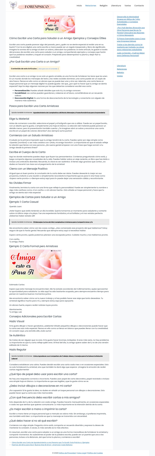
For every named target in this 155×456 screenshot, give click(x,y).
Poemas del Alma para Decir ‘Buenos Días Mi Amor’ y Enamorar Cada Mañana (42, 445)
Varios (128, 5)
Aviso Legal (81, 453)
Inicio (79, 5)
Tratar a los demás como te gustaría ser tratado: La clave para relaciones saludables (130, 47)
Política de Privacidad (67, 453)
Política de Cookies (95, 453)
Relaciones (90, 5)
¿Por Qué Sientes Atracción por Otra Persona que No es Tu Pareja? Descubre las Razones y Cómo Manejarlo (131, 31)
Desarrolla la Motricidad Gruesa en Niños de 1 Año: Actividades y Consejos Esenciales (128, 20)
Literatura (116, 5)
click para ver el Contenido (47, 69)
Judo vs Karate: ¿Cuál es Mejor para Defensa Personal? (131, 54)
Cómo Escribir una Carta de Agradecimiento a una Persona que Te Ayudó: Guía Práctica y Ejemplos (50, 442)
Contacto (139, 5)
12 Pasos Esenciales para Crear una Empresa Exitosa (131, 39)
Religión (104, 5)
